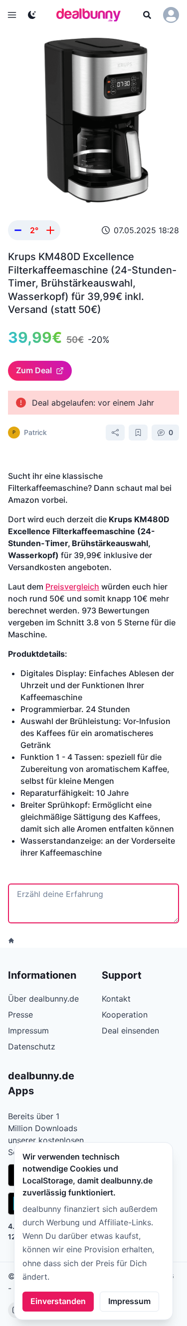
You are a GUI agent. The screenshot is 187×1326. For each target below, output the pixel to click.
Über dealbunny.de (43, 999)
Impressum (129, 1301)
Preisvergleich (72, 586)
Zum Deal (34, 370)
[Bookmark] (138, 433)
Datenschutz (31, 1046)
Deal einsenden (130, 1030)
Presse (20, 1015)
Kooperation (125, 1015)
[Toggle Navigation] (12, 15)
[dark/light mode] (32, 15)
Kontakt (116, 999)
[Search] (147, 15)
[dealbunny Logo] (91, 15)
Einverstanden (58, 1301)
